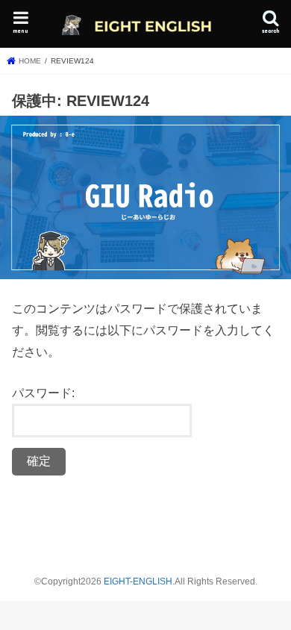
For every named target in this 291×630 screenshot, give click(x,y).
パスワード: (43, 392)
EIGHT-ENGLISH (138, 581)
